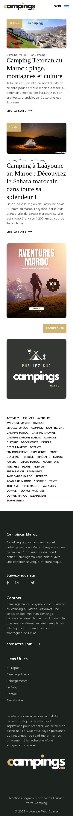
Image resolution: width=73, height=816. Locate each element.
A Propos (13, 668)
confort (50, 437)
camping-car (55, 428)
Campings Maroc (18, 674)
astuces (28, 418)
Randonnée (34, 471)
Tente (53, 481)
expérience (38, 452)
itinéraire (43, 457)
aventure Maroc (18, 423)
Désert (46, 442)
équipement (38, 496)
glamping (13, 457)
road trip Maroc (19, 481)
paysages (13, 466)
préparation (15, 471)
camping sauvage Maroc (24, 437)
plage (26, 466)
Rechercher (55, 328)
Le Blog (12, 687)
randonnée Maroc (19, 476)
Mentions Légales (21, 798)
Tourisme (13, 486)
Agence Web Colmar (43, 811)
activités (13, 418)
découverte (29, 442)
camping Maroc (18, 433)
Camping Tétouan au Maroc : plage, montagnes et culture (35, 68)
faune (53, 452)
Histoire (28, 457)
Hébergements (17, 681)
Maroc (22, 55)
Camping (12, 55)
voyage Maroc (17, 496)
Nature (11, 462)
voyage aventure (32, 491)
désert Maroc (17, 447)
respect (41, 476)
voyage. (12, 491)
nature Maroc (29, 462)
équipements (15, 500)
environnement (17, 452)
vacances (49, 486)
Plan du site (15, 700)
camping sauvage (44, 433)
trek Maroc (30, 486)
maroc (58, 457)
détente (35, 447)
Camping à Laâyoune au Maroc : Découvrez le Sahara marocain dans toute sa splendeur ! (36, 181)
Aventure (43, 418)
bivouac (38, 423)
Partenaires (44, 798)
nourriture (51, 462)
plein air (39, 466)
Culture (12, 442)
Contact (12, 694)
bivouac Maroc (17, 428)
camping (37, 428)
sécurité (40, 481)
